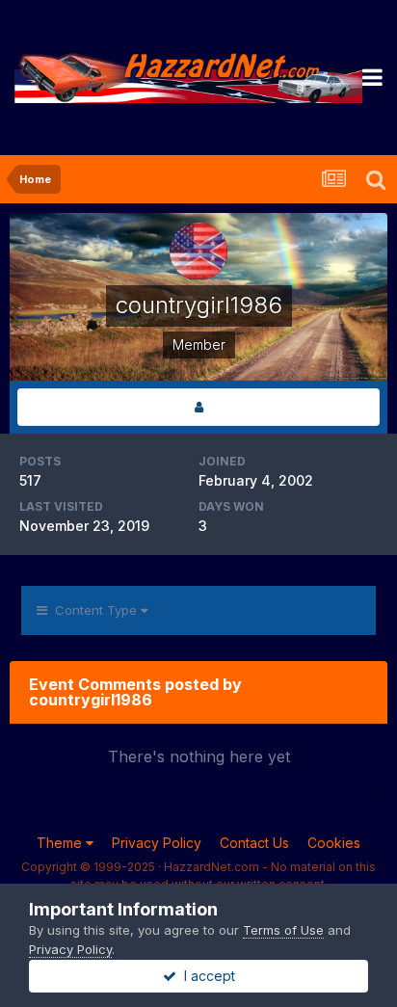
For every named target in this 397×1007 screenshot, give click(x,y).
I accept (205, 975)
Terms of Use (283, 930)
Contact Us (254, 843)
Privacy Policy (156, 843)
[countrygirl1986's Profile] (198, 407)
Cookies (333, 843)
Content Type (94, 610)
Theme (61, 843)
